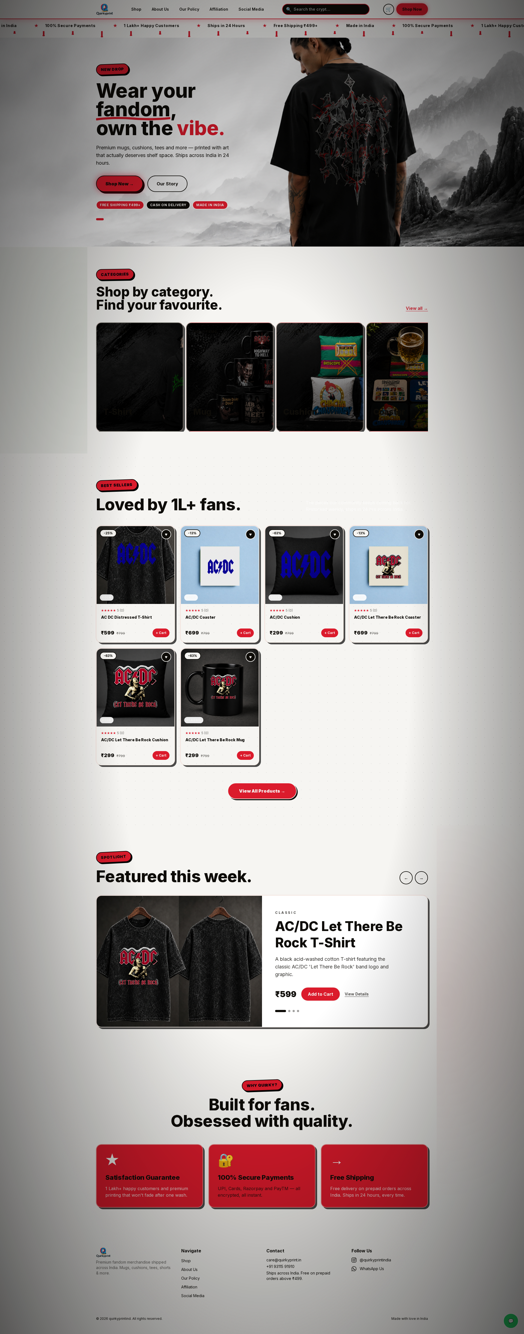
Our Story (167, 183)
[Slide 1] (100, 219)
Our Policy (189, 9)
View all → (417, 308)
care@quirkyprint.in (283, 1260)
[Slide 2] (289, 1011)
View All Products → (262, 791)
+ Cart (161, 633)
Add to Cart (320, 994)
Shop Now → (119, 183)
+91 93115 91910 (280, 1266)
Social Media (251, 9)
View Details (357, 994)
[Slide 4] (298, 1011)
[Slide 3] (294, 1011)
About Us (160, 9)
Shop (136, 9)
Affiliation (219, 9)
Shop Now (412, 9)
